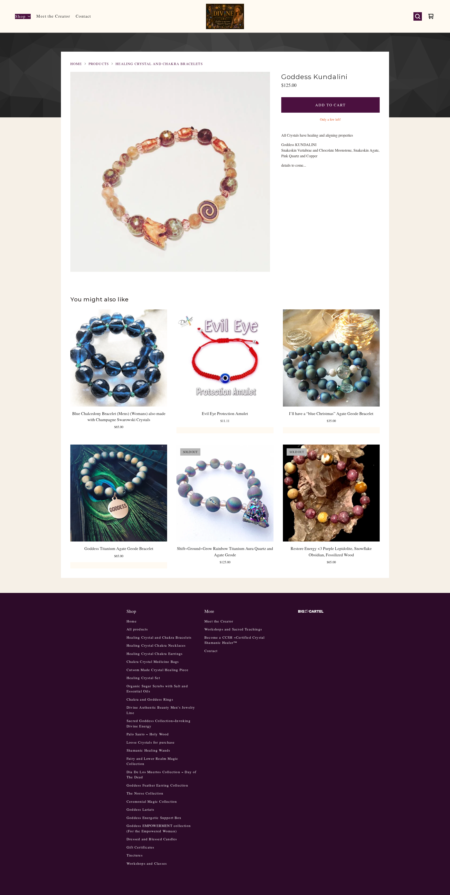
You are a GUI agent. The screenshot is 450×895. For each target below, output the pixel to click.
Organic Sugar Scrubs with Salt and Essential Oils (157, 689)
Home (76, 63)
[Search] (417, 16)
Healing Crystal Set (143, 677)
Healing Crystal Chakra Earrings (155, 653)
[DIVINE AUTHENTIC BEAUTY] (225, 16)
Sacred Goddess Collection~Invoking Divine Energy (159, 723)
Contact (83, 16)
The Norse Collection (145, 793)
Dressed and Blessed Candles (152, 839)
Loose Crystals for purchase (151, 742)
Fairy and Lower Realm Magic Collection (152, 761)
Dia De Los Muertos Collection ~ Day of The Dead (162, 774)
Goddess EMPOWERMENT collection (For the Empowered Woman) (159, 828)
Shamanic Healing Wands (148, 750)
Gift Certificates (140, 847)
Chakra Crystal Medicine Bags (153, 661)
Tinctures (135, 855)
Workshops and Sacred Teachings (233, 629)
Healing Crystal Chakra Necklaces (156, 645)
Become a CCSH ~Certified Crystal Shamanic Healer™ (234, 640)
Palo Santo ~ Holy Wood (148, 734)
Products (99, 63)
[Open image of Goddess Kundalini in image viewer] (170, 172)
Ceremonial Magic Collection (152, 801)
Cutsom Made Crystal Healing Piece (158, 669)
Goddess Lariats (140, 809)
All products (137, 629)
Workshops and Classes (147, 863)
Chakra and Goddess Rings (150, 699)
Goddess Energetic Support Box (154, 817)
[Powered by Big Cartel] (310, 611)
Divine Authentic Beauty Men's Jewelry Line (161, 710)
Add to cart (330, 104)
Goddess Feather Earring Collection (157, 785)
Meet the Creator (53, 16)
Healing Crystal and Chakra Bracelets (159, 63)
